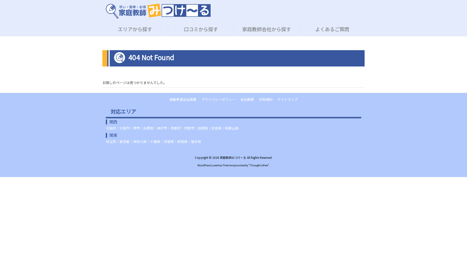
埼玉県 (111, 141)
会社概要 (247, 99)
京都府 (176, 128)
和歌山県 (232, 128)
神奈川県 (140, 141)
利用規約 (265, 99)
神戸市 (162, 128)
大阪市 (124, 128)
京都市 (189, 128)
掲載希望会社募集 (183, 99)
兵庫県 (148, 128)
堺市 (136, 128)
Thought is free (259, 165)
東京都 (124, 141)
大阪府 (111, 128)
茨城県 (169, 141)
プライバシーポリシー (218, 99)
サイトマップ (287, 99)
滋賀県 (203, 128)
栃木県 (196, 141)
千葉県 (155, 141)
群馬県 (182, 141)
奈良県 (216, 128)
